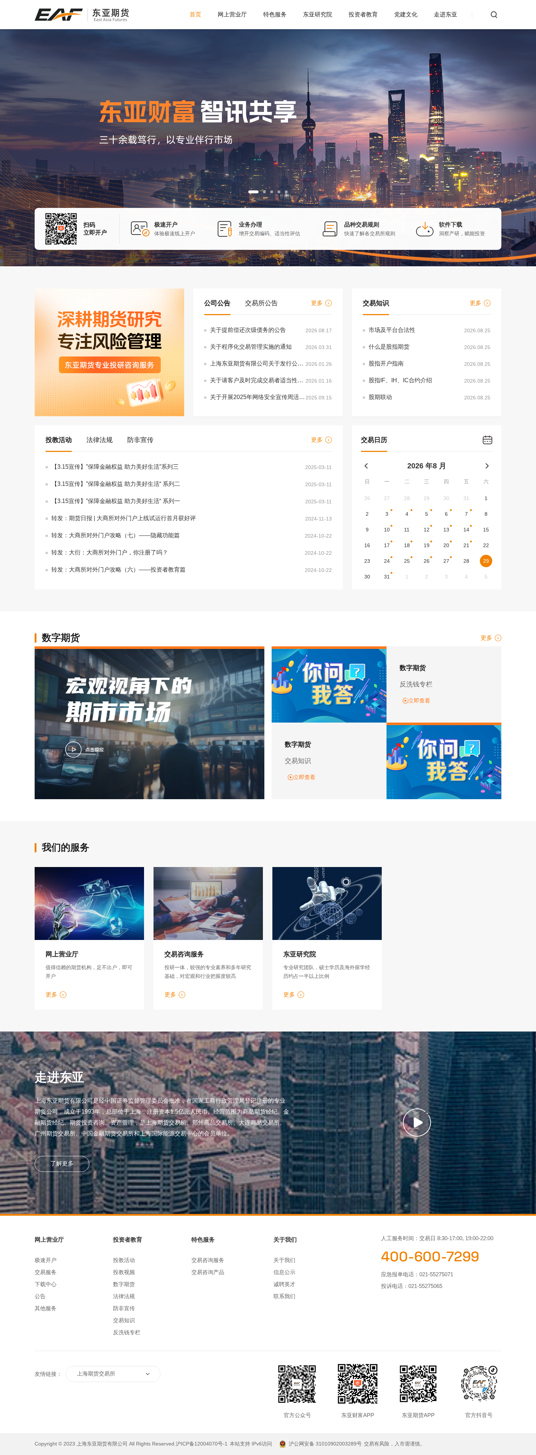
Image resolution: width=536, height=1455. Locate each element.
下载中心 (46, 1284)
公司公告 (217, 303)
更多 (317, 303)
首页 (195, 14)
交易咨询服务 (207, 1260)
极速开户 (46, 1260)
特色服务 (275, 14)
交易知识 (376, 303)
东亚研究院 (317, 14)
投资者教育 (363, 14)
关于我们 (284, 1260)
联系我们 (284, 1296)
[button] (249, 191)
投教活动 (59, 440)
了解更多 (62, 1163)
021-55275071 (436, 1274)
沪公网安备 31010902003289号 (325, 1444)
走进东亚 (445, 14)
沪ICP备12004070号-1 (202, 1444)
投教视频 (124, 1272)
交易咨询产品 (207, 1272)
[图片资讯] (109, 352)
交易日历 (374, 440)
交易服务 (46, 1272)
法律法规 (99, 440)
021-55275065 (425, 1286)
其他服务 (46, 1308)
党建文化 (405, 14)
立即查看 (419, 700)
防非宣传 (140, 440)
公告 (40, 1296)
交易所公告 (261, 303)
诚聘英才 (284, 1284)
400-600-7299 (430, 1256)
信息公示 (284, 1272)
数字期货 (124, 1284)
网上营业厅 (232, 14)
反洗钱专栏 (126, 1332)
